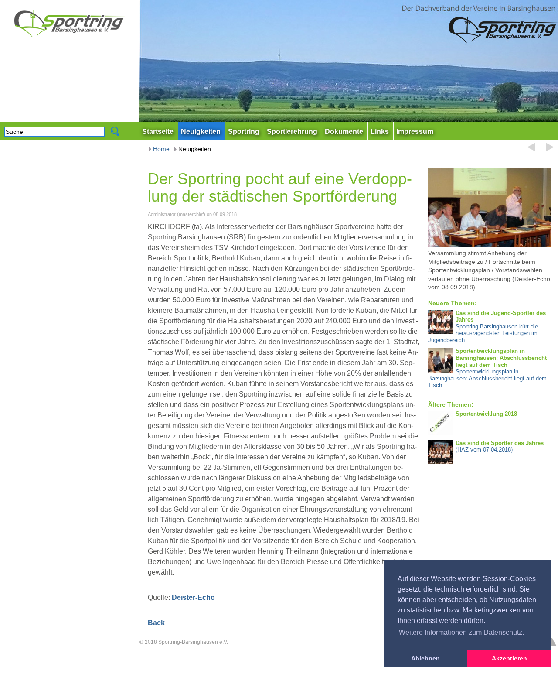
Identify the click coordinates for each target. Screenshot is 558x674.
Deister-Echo (193, 597)
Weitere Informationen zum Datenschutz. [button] (461, 632)
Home (161, 148)
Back (156, 622)
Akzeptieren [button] (509, 658)
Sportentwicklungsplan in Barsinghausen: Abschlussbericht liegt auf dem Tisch (487, 368)
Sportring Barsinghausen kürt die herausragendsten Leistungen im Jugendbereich (486, 326)
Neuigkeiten (194, 148)
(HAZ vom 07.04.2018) (500, 446)
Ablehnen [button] (425, 658)
